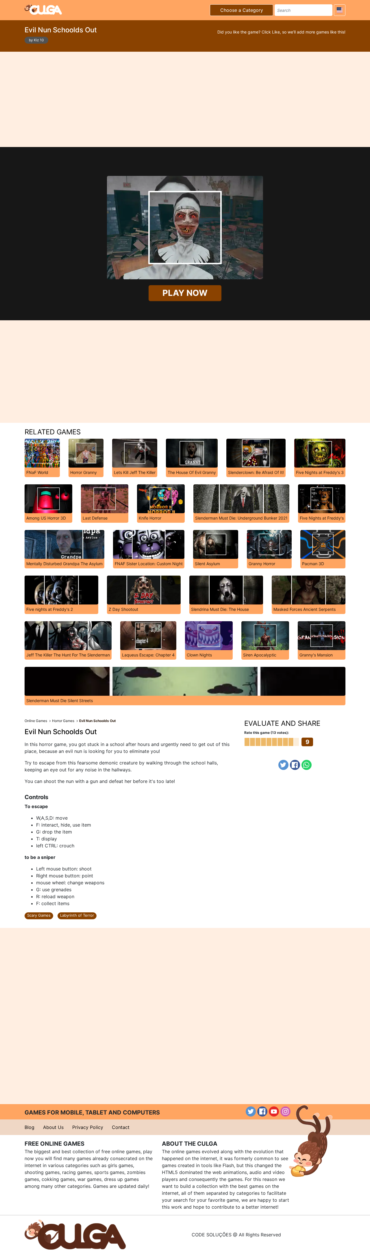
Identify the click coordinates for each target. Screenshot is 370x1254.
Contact (121, 1127)
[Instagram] (285, 1111)
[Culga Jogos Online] (75, 1234)
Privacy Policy (87, 1127)
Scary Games (39, 915)
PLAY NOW (185, 293)
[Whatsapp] (306, 765)
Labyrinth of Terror (77, 915)
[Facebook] (295, 765)
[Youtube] (274, 1111)
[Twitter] (283, 765)
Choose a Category (241, 10)
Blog (29, 1127)
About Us (53, 1127)
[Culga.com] (43, 9)
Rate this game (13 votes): (266, 732)
